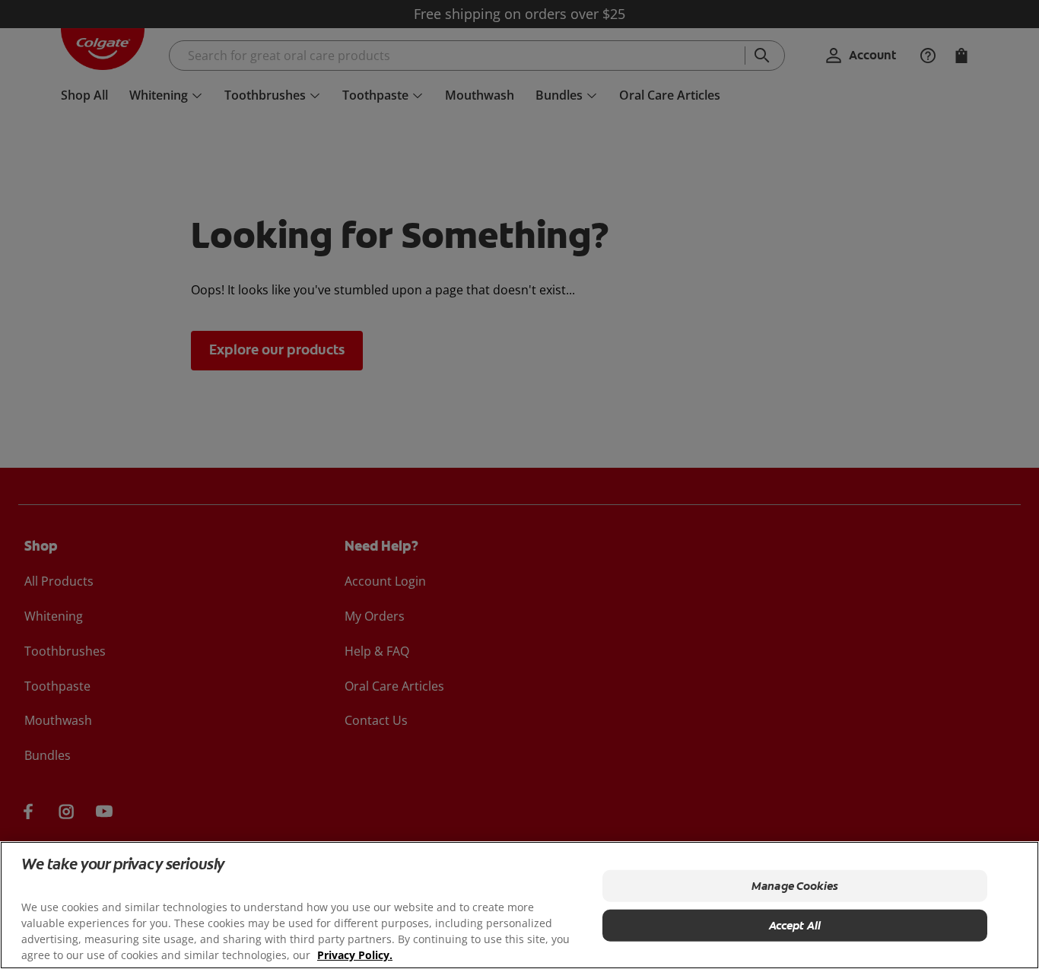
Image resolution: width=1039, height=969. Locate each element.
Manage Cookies (794, 886)
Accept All (795, 925)
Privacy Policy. (354, 954)
